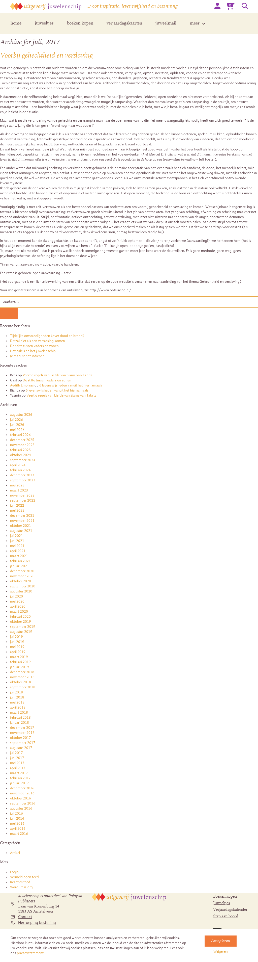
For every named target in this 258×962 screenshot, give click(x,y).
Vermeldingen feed (24, 877)
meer (195, 23)
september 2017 (22, 743)
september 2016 (22, 803)
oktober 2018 (20, 682)
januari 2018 (19, 722)
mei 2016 (17, 823)
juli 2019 (16, 637)
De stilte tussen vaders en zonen (34, 346)
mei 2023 (17, 485)
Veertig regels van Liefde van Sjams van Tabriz (57, 375)
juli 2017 (16, 753)
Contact (25, 917)
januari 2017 (19, 783)
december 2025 (22, 440)
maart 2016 (19, 833)
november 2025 (22, 445)
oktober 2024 (20, 455)
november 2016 (22, 793)
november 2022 (22, 495)
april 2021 (17, 551)
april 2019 (17, 652)
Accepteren (220, 941)
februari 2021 (20, 561)
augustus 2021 (21, 531)
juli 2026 (16, 420)
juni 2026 (17, 425)
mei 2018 (17, 702)
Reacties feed (20, 882)
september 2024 (22, 460)
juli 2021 (16, 536)
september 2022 (22, 500)
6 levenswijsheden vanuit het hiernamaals (70, 385)
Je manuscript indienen (27, 356)
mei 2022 (17, 510)
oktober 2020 (20, 581)
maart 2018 (19, 712)
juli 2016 (16, 813)
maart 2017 (19, 773)
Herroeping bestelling (37, 922)
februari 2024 (20, 470)
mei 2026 (17, 430)
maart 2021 (19, 556)
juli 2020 (16, 596)
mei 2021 (17, 546)
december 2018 (22, 672)
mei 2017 (17, 763)
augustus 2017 (21, 748)
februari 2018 (20, 717)
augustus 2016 (21, 808)
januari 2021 (19, 566)
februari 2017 (20, 778)
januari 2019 (19, 667)
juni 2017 (17, 758)
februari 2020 (20, 616)
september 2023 (22, 480)
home (16, 23)
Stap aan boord (225, 916)
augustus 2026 (21, 414)
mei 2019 (17, 647)
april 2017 (17, 768)
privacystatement (30, 953)
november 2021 (22, 520)
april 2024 (17, 465)
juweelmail (165, 23)
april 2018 (17, 707)
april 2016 (17, 828)
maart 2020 (19, 611)
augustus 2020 (21, 591)
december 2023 (22, 475)
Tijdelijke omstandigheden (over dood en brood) (47, 336)
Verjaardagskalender (230, 910)
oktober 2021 (20, 526)
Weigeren (220, 951)
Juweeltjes (221, 903)
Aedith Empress (22, 385)
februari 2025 (20, 450)
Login (14, 872)
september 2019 (22, 627)
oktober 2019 (20, 621)
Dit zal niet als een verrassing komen (37, 341)
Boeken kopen (225, 897)
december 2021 (22, 515)
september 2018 (22, 687)
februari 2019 (20, 662)
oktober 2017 (20, 738)
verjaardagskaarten (124, 23)
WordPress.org (21, 887)
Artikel (15, 853)
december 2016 (22, 788)
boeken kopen (80, 23)
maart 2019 (19, 657)
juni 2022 (17, 505)
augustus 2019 (21, 632)
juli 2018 (16, 692)
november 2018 (22, 677)
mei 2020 (17, 601)
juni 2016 (17, 818)
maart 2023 (19, 490)
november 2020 (22, 576)
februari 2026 (20, 435)
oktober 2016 (20, 798)
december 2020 (22, 571)
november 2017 (22, 733)
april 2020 (17, 606)
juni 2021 (17, 541)
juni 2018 (17, 697)
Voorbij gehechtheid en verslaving (46, 55)
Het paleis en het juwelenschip (33, 351)
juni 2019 (17, 642)
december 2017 (22, 727)
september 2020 (22, 586)
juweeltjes (44, 23)
